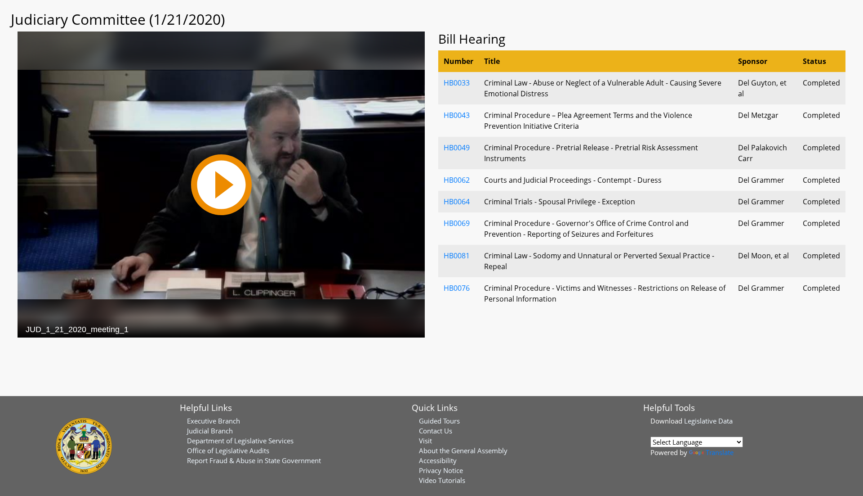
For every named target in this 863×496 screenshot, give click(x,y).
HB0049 (457, 148)
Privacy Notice (441, 470)
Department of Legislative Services (240, 440)
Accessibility (438, 460)
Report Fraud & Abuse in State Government (254, 460)
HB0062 (457, 180)
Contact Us (435, 430)
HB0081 (457, 256)
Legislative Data (708, 420)
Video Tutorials (442, 480)
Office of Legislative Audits (228, 450)
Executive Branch (213, 420)
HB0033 (457, 83)
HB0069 (457, 223)
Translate (720, 452)
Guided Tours (439, 420)
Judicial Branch (210, 430)
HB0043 (457, 115)
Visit (425, 440)
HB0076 (457, 288)
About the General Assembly (463, 450)
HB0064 (457, 202)
